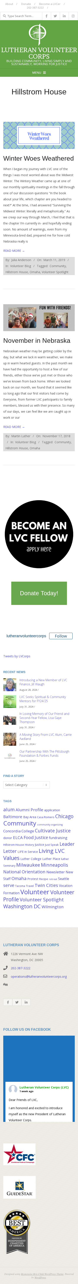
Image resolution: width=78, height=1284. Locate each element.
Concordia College (18, 830)
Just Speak (52, 845)
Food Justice (36, 837)
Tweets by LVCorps (16, 656)
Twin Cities (46, 885)
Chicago (64, 816)
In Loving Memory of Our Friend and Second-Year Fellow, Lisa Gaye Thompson (44, 718)
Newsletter (55, 871)
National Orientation (24, 872)
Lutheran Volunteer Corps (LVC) (44, 1087)
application (52, 810)
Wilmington (52, 906)
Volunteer (34, 892)
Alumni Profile (29, 810)
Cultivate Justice (53, 830)
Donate (26, 4)
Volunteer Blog (20, 266)
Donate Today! (39, 593)
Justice (39, 844)
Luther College (30, 859)
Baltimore (12, 816)
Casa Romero (45, 817)
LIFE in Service (28, 852)
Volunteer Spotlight (55, 272)
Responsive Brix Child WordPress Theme (42, 1274)
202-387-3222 (20, 968)
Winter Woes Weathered (38, 158)
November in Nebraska (36, 340)
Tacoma (20, 886)
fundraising (58, 837)
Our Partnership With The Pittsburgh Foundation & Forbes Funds (44, 753)
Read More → (14, 251)
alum (9, 809)
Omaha (35, 272)
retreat (53, 879)
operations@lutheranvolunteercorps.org (39, 976)
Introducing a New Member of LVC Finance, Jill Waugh (43, 682)
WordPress (40, 1277)
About (9, 4)
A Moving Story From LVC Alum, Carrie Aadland (46, 737)
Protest (32, 879)
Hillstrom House (16, 272)
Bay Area (29, 817)
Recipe (43, 879)
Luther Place (51, 859)
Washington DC (22, 906)
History (29, 845)
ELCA (18, 837)
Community (58, 266)
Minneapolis (54, 865)
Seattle (63, 878)
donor (7, 838)
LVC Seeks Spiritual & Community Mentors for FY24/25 (43, 699)
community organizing (50, 824)
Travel (30, 886)
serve (8, 885)
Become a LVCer (49, 4)
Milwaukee (28, 865)
